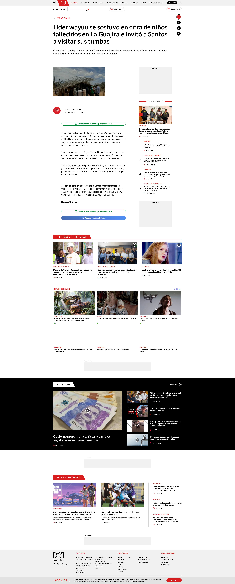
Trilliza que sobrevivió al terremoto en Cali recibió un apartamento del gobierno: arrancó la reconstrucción (165, 395)
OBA (96, 568)
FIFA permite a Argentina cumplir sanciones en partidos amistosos (120, 513)
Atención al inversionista (80, 571)
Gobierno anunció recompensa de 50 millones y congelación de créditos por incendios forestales (117, 272)
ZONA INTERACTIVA (167, 559)
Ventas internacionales (103, 563)
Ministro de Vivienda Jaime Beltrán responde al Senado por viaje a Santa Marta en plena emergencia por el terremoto (72, 272)
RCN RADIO (121, 562)
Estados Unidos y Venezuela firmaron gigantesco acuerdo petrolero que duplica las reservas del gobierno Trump (157, 174)
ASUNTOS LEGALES (144, 559)
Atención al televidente (84, 559)
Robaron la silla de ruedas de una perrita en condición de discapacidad (167, 504)
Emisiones (59, 9)
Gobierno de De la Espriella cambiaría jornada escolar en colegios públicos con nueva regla (157, 145)
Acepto (174, 580)
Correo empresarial (83, 566)
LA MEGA (120, 571)
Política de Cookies (137, 581)
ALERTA (120, 567)
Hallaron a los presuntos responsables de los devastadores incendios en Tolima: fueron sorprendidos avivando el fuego (154, 131)
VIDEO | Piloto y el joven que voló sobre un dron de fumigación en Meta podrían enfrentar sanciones (165, 424)
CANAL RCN (172, 2)
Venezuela (147, 169)
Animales (156, 500)
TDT (129, 557)
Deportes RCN (98, 2)
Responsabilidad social (84, 557)
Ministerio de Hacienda (161, 514)
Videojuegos (57, 509)
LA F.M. (120, 564)
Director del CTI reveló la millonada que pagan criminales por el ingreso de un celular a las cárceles (156, 188)
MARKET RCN (165, 564)
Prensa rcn (80, 568)
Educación (147, 141)
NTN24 (120, 557)
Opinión (143, 2)
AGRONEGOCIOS (143, 562)
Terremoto (157, 483)
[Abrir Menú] (54, 2)
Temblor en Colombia (151, 155)
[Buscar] (181, 3)
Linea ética (98, 566)
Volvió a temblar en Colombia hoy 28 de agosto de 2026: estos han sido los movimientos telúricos (156, 160)
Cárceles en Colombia (151, 184)
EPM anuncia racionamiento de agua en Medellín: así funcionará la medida (164, 438)
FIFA (102, 509)
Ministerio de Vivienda (61, 266)
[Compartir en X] (179, 28)
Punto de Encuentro (156, 2)
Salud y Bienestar (112, 2)
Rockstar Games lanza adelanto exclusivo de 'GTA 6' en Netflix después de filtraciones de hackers (74, 513)
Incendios (142, 126)
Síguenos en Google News (95, 218)
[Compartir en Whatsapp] (179, 34)
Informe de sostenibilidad (100, 560)
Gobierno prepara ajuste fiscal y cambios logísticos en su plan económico (82, 438)
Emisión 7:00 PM (175, 9)
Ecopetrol (145, 266)
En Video (63, 384)
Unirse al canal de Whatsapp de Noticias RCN (95, 124)
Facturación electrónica (103, 557)
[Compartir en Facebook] (179, 22)
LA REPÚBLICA (142, 557)
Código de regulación (83, 563)
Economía (124, 2)
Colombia (74, 2)
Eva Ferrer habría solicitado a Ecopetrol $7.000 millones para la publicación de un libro (161, 271)
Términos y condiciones (116, 579)
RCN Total (121, 559)
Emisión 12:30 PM (119, 9)
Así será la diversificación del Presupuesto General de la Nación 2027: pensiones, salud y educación (165, 519)
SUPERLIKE (164, 562)
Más (174, 384)
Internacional (85, 2)
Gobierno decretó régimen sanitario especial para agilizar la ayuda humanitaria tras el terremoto (166, 488)
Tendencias (134, 2)
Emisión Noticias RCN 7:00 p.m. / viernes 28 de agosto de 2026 (165, 409)
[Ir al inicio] (63, 3)
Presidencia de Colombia (106, 266)
